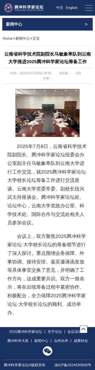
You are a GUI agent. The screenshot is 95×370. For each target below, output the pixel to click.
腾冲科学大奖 (18, 341)
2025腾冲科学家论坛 (25, 332)
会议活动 (74, 332)
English (72, 8)
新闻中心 (22, 38)
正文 (36, 38)
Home (7, 38)
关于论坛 (55, 332)
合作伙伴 (61, 341)
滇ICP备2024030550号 (72, 365)
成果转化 (81, 341)
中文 (59, 8)
